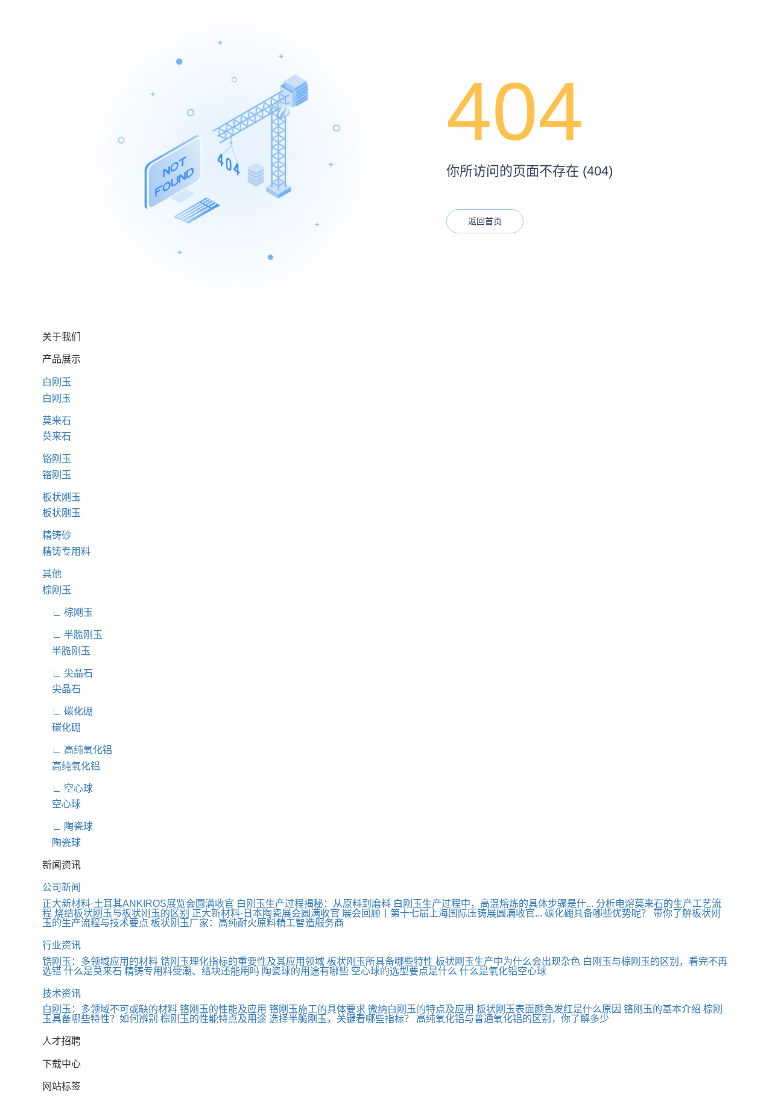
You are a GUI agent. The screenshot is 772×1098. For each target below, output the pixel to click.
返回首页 (485, 221)
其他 (52, 574)
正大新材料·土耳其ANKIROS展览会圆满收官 (138, 903)
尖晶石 (61, 689)
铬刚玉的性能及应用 (223, 1009)
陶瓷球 (61, 843)
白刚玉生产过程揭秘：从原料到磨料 (313, 903)
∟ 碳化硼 (67, 711)
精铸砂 (56, 535)
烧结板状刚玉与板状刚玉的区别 (121, 913)
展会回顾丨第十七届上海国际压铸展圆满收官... (442, 913)
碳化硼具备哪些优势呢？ (598, 913)
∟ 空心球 (67, 788)
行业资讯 (61, 945)
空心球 (61, 804)
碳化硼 (61, 727)
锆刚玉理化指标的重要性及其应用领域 (242, 961)
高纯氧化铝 (71, 766)
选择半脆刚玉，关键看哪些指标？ (341, 1019)
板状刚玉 (61, 497)
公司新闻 (61, 887)
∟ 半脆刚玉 (72, 634)
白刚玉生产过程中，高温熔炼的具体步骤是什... (493, 903)
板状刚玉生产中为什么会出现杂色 (507, 961)
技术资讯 (61, 993)
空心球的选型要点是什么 (404, 971)
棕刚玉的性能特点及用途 (213, 1019)
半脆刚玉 (66, 651)
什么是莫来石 (93, 971)
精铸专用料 (66, 551)
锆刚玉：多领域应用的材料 (100, 961)
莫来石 (56, 420)
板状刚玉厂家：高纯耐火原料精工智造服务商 (247, 923)
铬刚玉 (56, 458)
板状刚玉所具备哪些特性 (380, 961)
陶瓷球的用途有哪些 (305, 971)
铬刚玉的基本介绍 (662, 1009)
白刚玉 (56, 382)
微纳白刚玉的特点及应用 (421, 1009)
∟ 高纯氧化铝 (77, 750)
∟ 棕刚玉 (67, 612)
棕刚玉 (56, 590)
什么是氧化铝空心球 (503, 971)
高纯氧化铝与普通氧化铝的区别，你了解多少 (512, 1019)
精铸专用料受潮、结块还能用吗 (191, 971)
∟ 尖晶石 (67, 673)
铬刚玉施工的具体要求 (317, 1009)
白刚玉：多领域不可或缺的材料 (109, 1009)
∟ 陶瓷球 (67, 826)
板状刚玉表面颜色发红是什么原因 (548, 1009)
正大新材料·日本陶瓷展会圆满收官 (266, 913)
